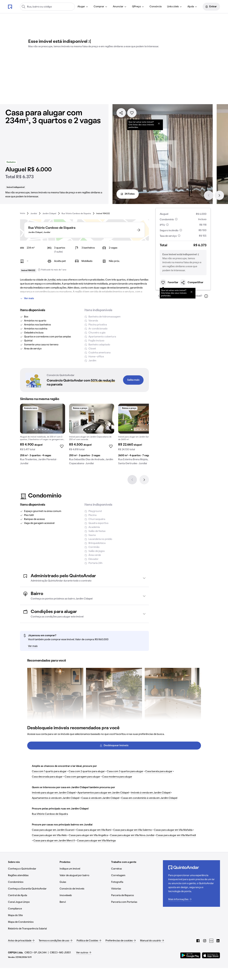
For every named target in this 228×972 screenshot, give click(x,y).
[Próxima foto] (59, 418)
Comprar (99, 6)
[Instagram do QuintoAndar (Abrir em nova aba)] (205, 941)
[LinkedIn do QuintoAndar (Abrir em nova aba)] (218, 941)
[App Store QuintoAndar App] (211, 955)
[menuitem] (83, 7)
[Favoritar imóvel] (132, 112)
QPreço (136, 6)
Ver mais (29, 298)
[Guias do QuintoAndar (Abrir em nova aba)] (211, 941)
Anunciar (118, 6)
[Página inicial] (10, 6)
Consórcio (156, 6)
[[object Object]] (159, 123)
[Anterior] (208, 195)
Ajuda (190, 6)
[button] (84, 578)
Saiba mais (133, 380)
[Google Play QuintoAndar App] (190, 955)
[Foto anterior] (26, 418)
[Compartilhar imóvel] (121, 112)
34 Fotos (130, 194)
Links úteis (173, 6)
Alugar (81, 6)
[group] (42, 436)
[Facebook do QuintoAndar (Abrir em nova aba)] (198, 941)
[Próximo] (219, 195)
